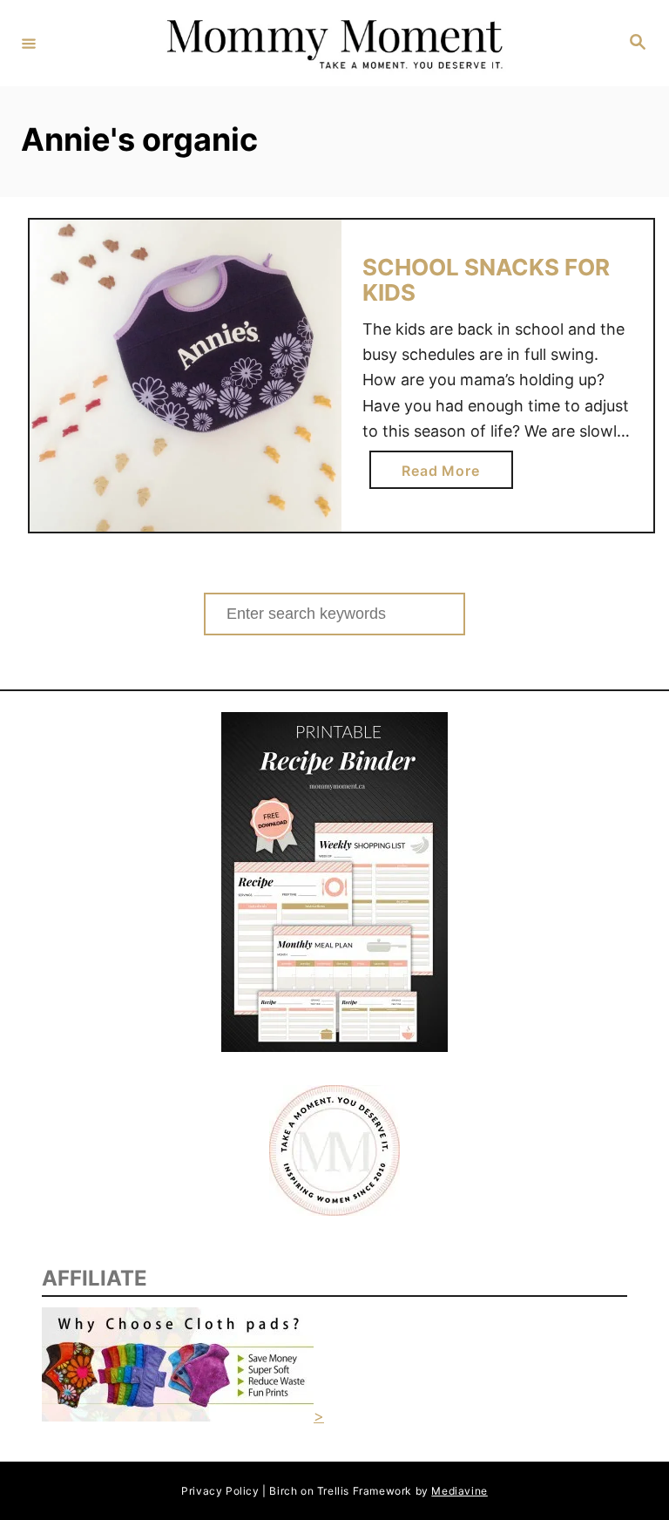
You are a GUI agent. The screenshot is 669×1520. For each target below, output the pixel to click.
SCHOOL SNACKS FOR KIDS (486, 280)
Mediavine (459, 1490)
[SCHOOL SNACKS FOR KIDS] (185, 376)
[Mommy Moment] (331, 43)
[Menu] (28, 42)
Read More (446, 475)
